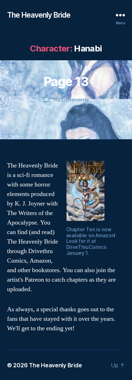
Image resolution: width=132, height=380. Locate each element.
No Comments (71, 99)
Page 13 (66, 81)
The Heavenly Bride (38, 15)
